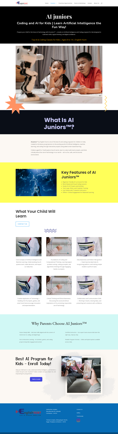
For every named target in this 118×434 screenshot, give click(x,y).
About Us (96, 3)
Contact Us (22, 224)
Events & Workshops (80, 3)
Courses (52, 3)
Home (46, 3)
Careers (90, 3)
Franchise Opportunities (65, 3)
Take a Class (36, 379)
